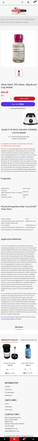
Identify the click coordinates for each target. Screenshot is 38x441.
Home (7, 404)
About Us (8, 386)
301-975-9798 (9, 426)
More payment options (18, 108)
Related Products (9, 340)
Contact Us (8, 389)
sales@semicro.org (11, 428)
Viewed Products (28, 340)
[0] (34, 2)
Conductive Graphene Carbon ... (14, 363)
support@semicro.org (12, 431)
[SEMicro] (19, 11)
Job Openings (9, 392)
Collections (8, 407)
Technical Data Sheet (7, 319)
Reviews (19, 327)
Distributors (8, 395)
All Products (8, 410)
